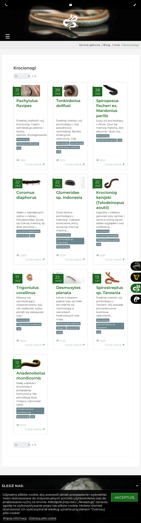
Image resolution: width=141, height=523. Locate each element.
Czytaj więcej (33, 164)
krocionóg (23, 139)
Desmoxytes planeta (68, 323)
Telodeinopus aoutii (108, 240)
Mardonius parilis (106, 140)
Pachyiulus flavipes (27, 143)
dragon (61, 328)
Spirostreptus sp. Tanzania (106, 326)
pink (59, 332)
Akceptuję (125, 497)
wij (18, 148)
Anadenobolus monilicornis (25, 411)
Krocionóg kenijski (107, 235)
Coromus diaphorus (28, 231)
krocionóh (73, 328)
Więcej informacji (15, 518)
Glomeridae (63, 235)
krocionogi (77, 143)
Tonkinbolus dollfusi (68, 147)
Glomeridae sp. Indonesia (65, 241)
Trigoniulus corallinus (29, 324)
